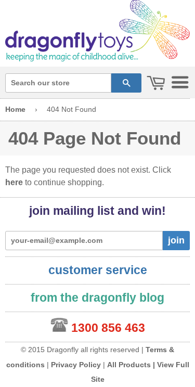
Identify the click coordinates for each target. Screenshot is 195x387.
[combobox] (58, 83)
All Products (129, 364)
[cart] (156, 83)
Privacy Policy (76, 364)
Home (15, 109)
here (14, 182)
